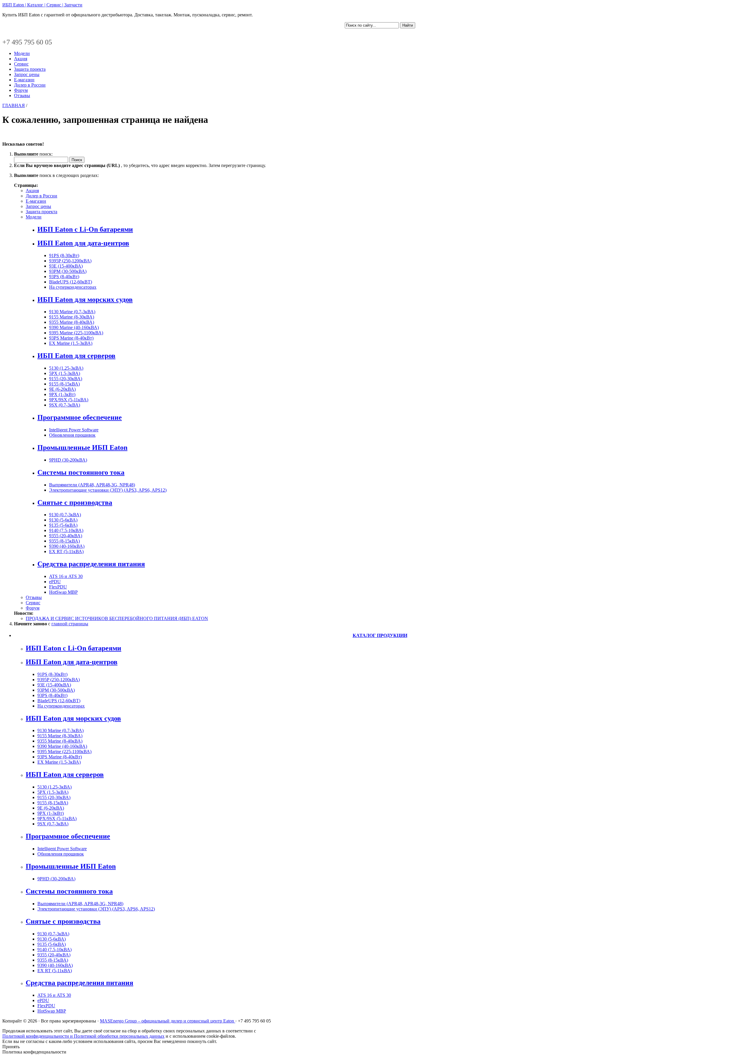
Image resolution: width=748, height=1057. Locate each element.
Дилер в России (30, 84)
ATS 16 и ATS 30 (66, 576)
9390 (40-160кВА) (66, 546)
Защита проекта (30, 69)
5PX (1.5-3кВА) (64, 373)
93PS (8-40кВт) (64, 276)
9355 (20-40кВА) (65, 535)
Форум (21, 90)
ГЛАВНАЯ (13, 105)
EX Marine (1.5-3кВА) (70, 343)
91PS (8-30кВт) (64, 255)
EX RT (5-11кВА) (66, 551)
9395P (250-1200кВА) (70, 260)
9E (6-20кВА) (62, 389)
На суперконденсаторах (72, 287)
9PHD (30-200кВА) (68, 459)
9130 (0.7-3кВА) (65, 514)
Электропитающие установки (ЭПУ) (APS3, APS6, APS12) (108, 490)
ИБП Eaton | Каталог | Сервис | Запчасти (42, 4)
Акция (20, 58)
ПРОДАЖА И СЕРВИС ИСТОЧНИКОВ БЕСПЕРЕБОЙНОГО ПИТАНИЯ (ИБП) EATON (117, 618)
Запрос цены (26, 74)
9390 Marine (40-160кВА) (74, 327)
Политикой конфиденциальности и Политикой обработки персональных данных (83, 1036)
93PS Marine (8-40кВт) (71, 337)
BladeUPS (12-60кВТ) (70, 281)
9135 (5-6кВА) (63, 525)
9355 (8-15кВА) (64, 540)
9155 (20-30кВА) (65, 378)
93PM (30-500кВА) (67, 271)
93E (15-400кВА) (66, 266)
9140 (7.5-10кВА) (66, 530)
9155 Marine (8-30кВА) (71, 316)
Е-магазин (24, 79)
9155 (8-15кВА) (64, 383)
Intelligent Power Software (73, 429)
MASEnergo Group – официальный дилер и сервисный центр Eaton (167, 1020)
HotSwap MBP (63, 592)
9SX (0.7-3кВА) (64, 404)
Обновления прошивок (72, 435)
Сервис (21, 63)
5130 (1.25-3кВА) (66, 368)
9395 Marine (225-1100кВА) (76, 332)
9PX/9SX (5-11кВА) (68, 399)
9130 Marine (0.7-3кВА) (72, 311)
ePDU (55, 581)
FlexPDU (58, 586)
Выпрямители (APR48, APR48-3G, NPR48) (92, 484)
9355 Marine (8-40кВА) (71, 322)
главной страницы (69, 623)
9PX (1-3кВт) (62, 394)
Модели (22, 53)
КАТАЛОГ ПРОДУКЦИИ (380, 635)
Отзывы (22, 95)
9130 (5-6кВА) (63, 519)
